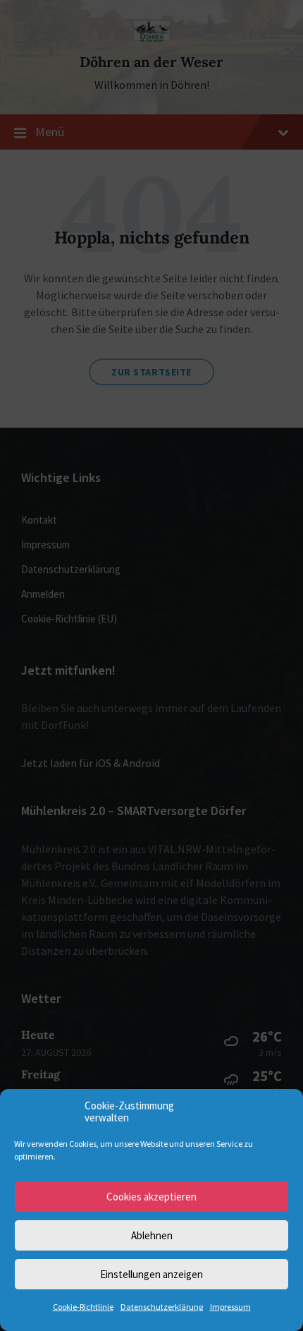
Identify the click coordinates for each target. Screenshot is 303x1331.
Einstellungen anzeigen (151, 1274)
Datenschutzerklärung (161, 1306)
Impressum (230, 1306)
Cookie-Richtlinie (83, 1306)
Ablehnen (152, 1235)
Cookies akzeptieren (151, 1196)
